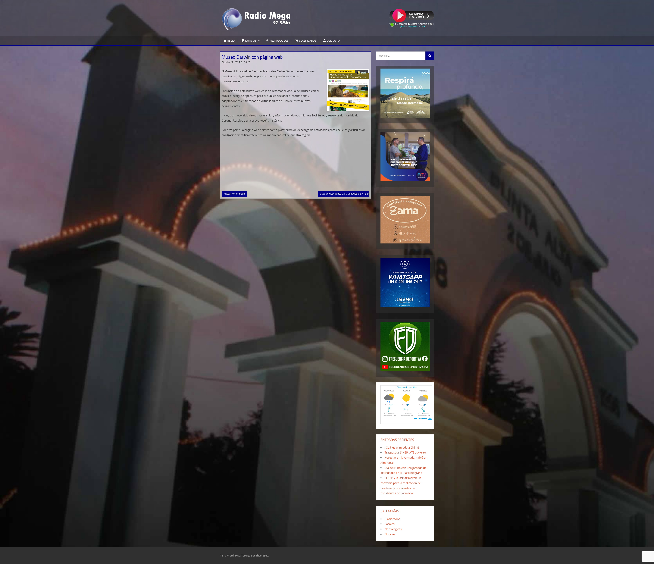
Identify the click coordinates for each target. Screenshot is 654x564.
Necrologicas (393, 529)
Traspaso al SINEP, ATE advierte (405, 452)
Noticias (390, 534)
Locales (389, 524)
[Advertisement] (295, 166)
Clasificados (392, 519)
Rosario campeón (235, 193)
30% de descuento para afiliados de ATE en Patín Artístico (353, 193)
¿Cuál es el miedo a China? (402, 447)
